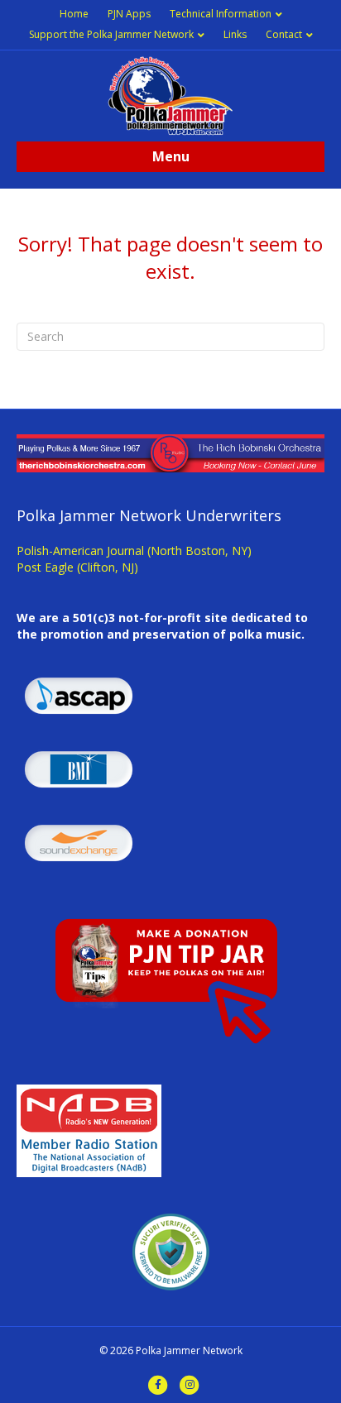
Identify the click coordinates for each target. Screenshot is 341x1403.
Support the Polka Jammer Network (111, 34)
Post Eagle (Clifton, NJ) (77, 567)
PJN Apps (129, 14)
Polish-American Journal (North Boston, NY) (134, 550)
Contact (284, 34)
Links (235, 34)
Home (74, 14)
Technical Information (220, 14)
